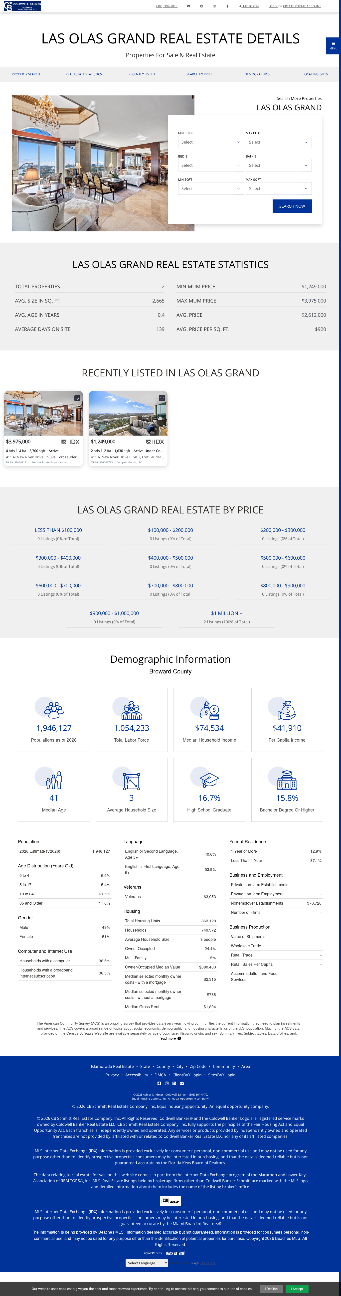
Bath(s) (252, 156)
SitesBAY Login (222, 1075)
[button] (333, 45)
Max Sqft (253, 179)
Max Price (254, 133)
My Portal (250, 6)
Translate (208, 1263)
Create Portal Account (302, 6)
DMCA (160, 1075)
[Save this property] (77, 398)
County (163, 1066)
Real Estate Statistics (84, 74)
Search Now (292, 206)
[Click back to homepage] (20, 5)
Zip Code (198, 1066)
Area (245, 1066)
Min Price (186, 133)
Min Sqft (185, 179)
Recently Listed (142, 74)
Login (273, 6)
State (145, 1066)
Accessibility (136, 1075)
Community (224, 1066)
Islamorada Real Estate (112, 1066)
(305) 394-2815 (166, 6)
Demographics (257, 74)
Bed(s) (183, 156)
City (179, 1066)
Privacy (112, 1075)
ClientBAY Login (187, 1075)
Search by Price (199, 74)
